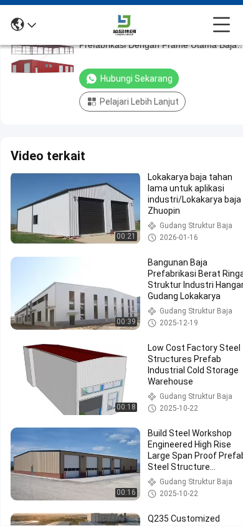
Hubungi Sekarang (136, 79)
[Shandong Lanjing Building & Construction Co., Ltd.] (124, 25)
